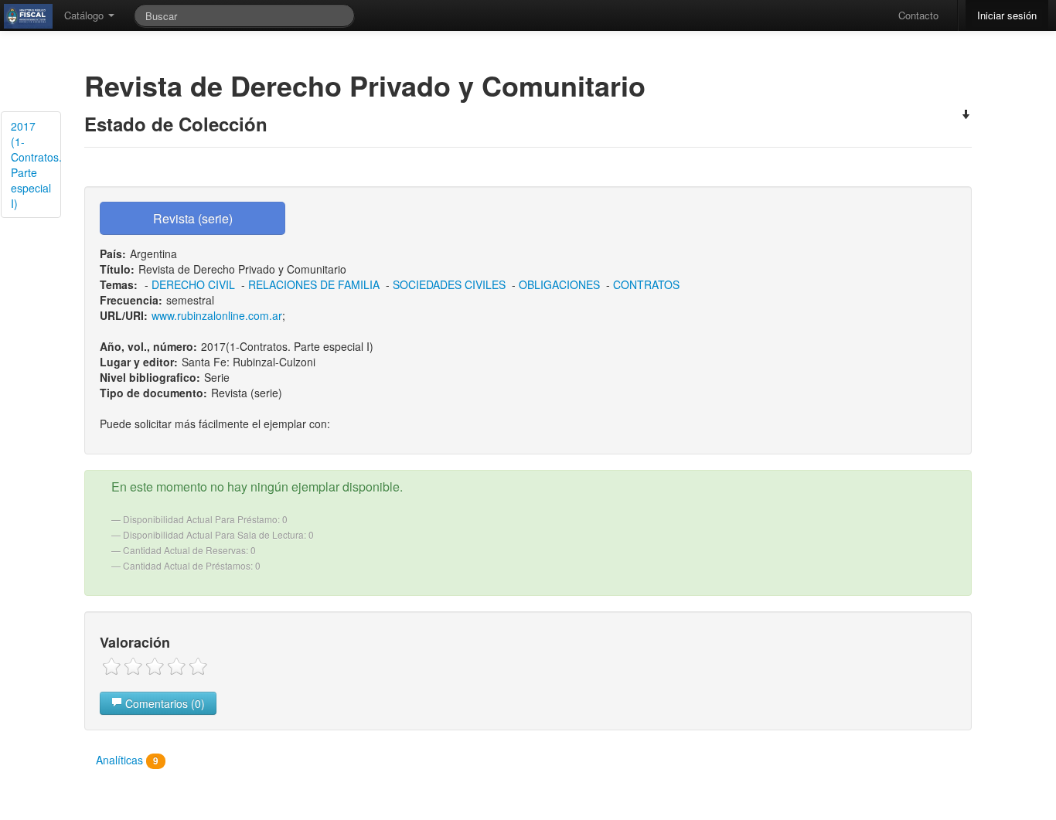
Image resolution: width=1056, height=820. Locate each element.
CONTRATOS (646, 284)
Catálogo (85, 15)
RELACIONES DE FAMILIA (314, 284)
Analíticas (127, 759)
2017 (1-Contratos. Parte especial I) (36, 164)
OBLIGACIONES (559, 284)
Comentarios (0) (163, 703)
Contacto (918, 15)
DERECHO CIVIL (193, 284)
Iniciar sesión (1007, 15)
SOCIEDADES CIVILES (449, 284)
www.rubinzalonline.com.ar (217, 315)
